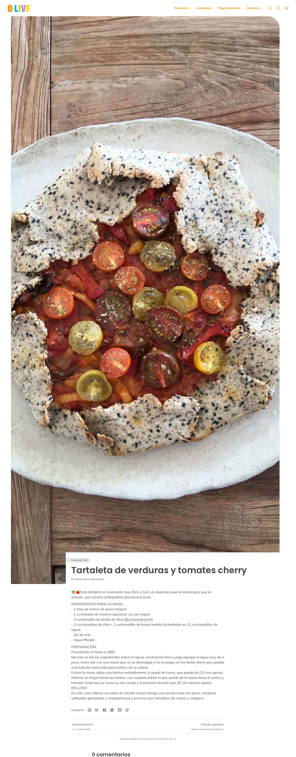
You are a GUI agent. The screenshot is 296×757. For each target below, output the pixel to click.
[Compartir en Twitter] (97, 710)
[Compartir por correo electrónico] (119, 710)
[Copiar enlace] (127, 710)
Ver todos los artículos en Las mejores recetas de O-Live (146, 739)
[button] (270, 8)
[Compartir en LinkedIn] (104, 710)
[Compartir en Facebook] (89, 710)
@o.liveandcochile (139, 619)
